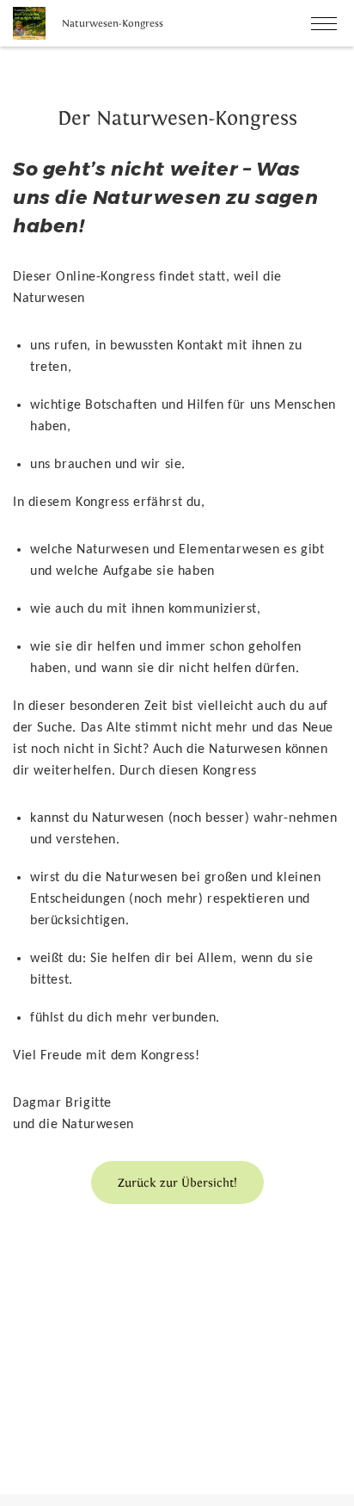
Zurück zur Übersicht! (177, 1182)
